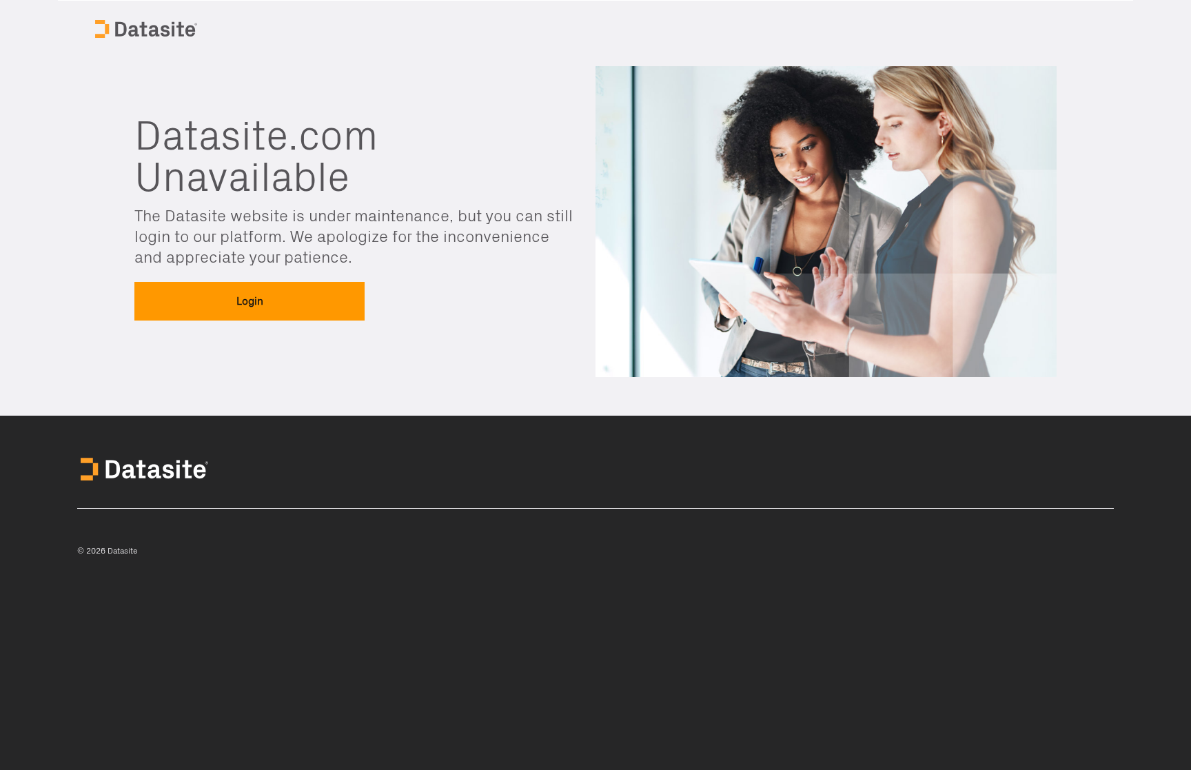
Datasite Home (147, 27)
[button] (249, 301)
